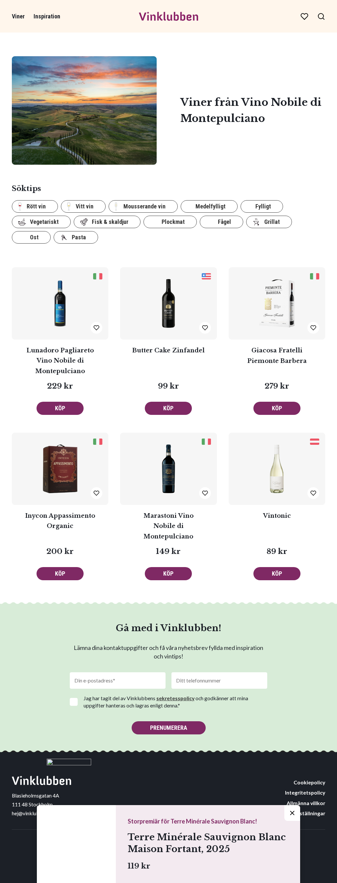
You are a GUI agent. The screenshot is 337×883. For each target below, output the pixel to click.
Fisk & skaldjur (110, 221)
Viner (18, 16)
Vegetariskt (44, 221)
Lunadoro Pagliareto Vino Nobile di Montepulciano (60, 361)
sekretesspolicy (175, 698)
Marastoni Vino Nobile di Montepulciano (168, 526)
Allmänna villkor (306, 803)
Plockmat (173, 221)
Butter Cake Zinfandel (168, 350)
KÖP (60, 408)
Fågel (224, 221)
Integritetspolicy (305, 792)
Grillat (272, 221)
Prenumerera (168, 727)
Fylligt (263, 206)
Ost (34, 237)
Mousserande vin (144, 206)
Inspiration (47, 16)
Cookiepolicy (309, 782)
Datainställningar (304, 813)
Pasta (79, 237)
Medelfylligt (210, 206)
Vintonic (277, 515)
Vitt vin (84, 206)
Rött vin (36, 206)
